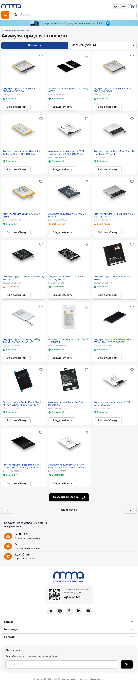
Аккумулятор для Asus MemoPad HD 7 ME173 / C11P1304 (114, 152)
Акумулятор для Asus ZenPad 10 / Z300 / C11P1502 (112, 89)
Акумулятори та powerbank (18, 30)
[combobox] (103, 45)
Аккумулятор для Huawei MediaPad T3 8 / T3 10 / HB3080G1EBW (22, 152)
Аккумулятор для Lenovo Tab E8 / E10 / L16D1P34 (68, 340)
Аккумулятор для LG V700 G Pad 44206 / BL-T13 (66, 278)
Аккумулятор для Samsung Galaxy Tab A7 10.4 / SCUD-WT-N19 (21, 340)
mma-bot (74, 597)
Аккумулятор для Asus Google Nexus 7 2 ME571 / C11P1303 (114, 215)
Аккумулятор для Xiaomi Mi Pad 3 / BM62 (112, 278)
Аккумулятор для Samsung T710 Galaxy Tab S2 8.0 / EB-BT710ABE (66, 466)
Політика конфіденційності (91, 679)
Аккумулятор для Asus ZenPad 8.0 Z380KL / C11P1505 (22, 89)
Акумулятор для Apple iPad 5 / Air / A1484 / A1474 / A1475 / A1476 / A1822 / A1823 (23, 466)
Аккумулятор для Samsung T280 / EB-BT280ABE (112, 403)
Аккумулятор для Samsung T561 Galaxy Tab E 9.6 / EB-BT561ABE (66, 152)
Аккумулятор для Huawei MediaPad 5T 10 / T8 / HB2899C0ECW (113, 340)
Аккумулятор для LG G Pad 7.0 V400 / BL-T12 (23, 278)
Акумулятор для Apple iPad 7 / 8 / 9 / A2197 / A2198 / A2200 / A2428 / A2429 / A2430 (22, 404)
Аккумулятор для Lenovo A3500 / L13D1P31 (21, 215)
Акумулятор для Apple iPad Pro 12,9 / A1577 (68, 89)
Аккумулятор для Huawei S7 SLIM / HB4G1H (67, 215)
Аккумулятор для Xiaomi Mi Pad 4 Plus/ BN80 (66, 403)
